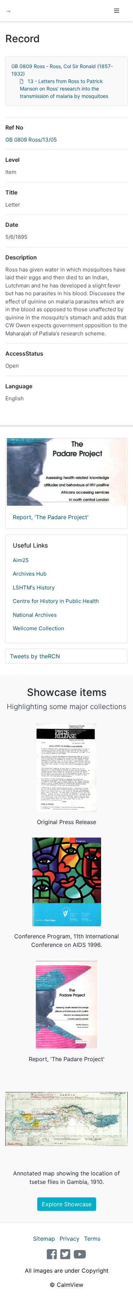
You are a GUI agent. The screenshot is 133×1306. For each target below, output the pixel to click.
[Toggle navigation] (117, 10)
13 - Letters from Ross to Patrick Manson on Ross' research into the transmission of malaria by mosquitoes (64, 88)
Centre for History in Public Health (56, 601)
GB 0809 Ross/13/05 (31, 139)
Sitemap (44, 1238)
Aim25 (21, 560)
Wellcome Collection (38, 628)
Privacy (69, 1238)
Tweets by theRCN (35, 656)
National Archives (35, 614)
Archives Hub (29, 573)
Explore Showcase (67, 1204)
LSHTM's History (34, 587)
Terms (92, 1238)
